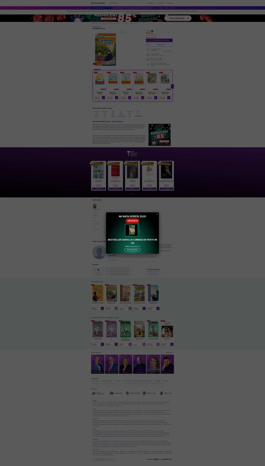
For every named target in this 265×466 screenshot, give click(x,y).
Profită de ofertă (132, 249)
